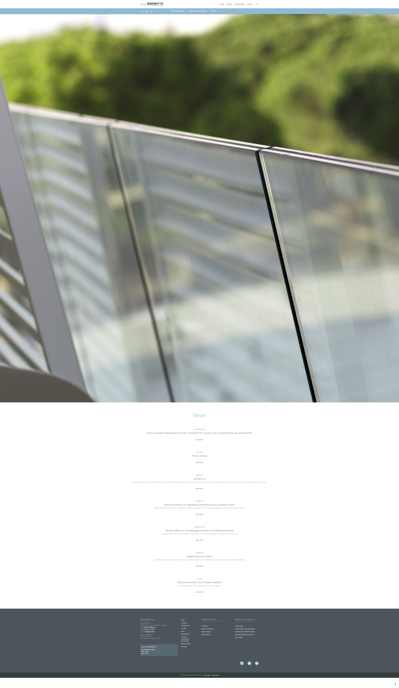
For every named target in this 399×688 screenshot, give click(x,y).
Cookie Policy (215, 675)
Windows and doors (180, 11)
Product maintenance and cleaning (185, 639)
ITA (142, 11)
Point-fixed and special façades (245, 629)
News (257, 4)
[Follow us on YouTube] (249, 663)
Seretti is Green (186, 644)
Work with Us (185, 634)
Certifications (240, 4)
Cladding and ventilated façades (245, 631)
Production (204, 626)
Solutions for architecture (200, 11)
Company (229, 4)
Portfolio (216, 11)
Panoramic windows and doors (244, 634)
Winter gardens (206, 634)
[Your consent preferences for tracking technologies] (395, 684)
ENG (146, 11)
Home (222, 4)
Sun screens (239, 637)
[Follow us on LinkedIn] (257, 663)
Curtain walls (239, 626)
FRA (151, 11)
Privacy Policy (207, 675)
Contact (250, 4)
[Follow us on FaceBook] (242, 663)
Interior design (205, 631)
